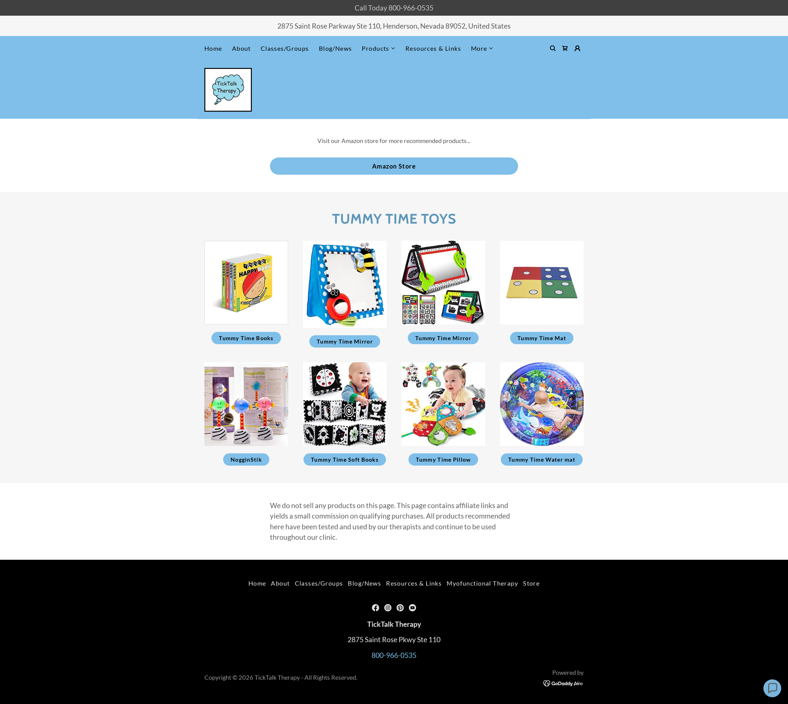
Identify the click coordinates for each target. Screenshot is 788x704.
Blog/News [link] (335, 48)
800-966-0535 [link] (394, 655)
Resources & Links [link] (433, 48)
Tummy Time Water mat (541, 459)
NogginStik (246, 459)
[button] (378, 48)
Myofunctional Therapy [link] (482, 583)
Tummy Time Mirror (345, 341)
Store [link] (531, 583)
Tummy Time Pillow (443, 459)
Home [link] (213, 48)
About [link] (241, 48)
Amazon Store (394, 166)
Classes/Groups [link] (285, 48)
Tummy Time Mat (541, 338)
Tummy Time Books (246, 338)
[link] (565, 48)
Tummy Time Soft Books (345, 459)
